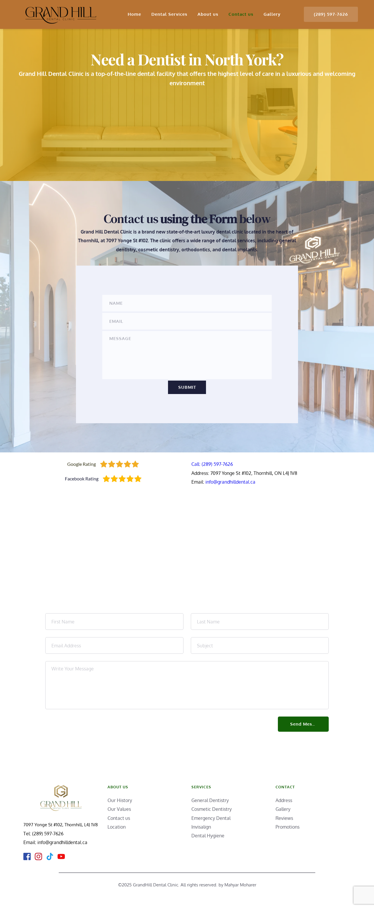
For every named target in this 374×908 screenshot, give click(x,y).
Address (284, 800)
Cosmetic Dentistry (211, 809)
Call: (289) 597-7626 (212, 464)
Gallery (283, 809)
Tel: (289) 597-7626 (43, 833)
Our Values (119, 809)
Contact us (119, 818)
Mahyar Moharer (240, 885)
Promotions (288, 827)
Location (117, 827)
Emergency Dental (211, 818)
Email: (30, 842)
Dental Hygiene (208, 836)
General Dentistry (210, 800)
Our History (120, 800)
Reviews (284, 818)
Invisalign (201, 827)
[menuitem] (134, 14)
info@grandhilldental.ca (230, 482)
